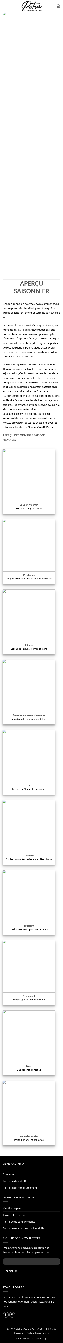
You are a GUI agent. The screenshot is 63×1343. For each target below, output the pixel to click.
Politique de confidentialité (19, 1221)
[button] (5, 6)
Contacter (9, 1174)
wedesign (42, 1338)
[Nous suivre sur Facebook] (6, 1315)
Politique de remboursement (20, 1187)
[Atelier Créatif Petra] (31, 6)
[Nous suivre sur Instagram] (12, 1315)
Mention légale (12, 1208)
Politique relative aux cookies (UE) (23, 1228)
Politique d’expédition (16, 1181)
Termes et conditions (15, 1214)
